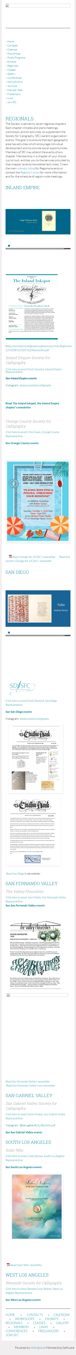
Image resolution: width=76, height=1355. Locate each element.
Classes (11, 69)
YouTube (12, 86)
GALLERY (62, 1323)
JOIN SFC (12, 1335)
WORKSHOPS (24, 1319)
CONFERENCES (16, 1331)
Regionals (12, 65)
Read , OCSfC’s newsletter (34, 557)
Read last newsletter (30, 1085)
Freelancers (13, 94)
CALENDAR (61, 1315)
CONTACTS (35, 1315)
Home (10, 41)
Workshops (13, 53)
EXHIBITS (51, 1319)
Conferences (14, 77)
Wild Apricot (38, 1347)
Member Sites (15, 90)
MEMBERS (21, 1327)
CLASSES (38, 1323)
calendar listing (26, 168)
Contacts (12, 45)
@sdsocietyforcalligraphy (34, 718)
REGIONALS (14, 1323)
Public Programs (16, 57)
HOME (10, 1315)
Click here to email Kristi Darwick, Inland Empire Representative (33, 371)
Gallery (11, 73)
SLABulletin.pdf (46, 1125)
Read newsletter (28, 1081)
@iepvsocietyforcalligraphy (35, 385)
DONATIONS (15, 81)
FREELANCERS (48, 1331)
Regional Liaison (30, 172)
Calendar (12, 49)
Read (15, 873)
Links (10, 98)
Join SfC (12, 102)
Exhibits (11, 61)
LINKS (43, 1327)
